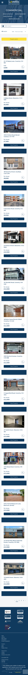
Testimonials (4, 650)
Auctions (3, 644)
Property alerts (14, 39)
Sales (2, 635)
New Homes (3, 638)
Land (2, 645)
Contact (3, 653)
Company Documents (5, 654)
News (2, 646)
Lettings (3, 637)
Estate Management (5, 641)
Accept (10, 672)
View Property (14, 71)
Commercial (3, 639)
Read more (18, 672)
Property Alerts (4, 648)
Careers (3, 652)
